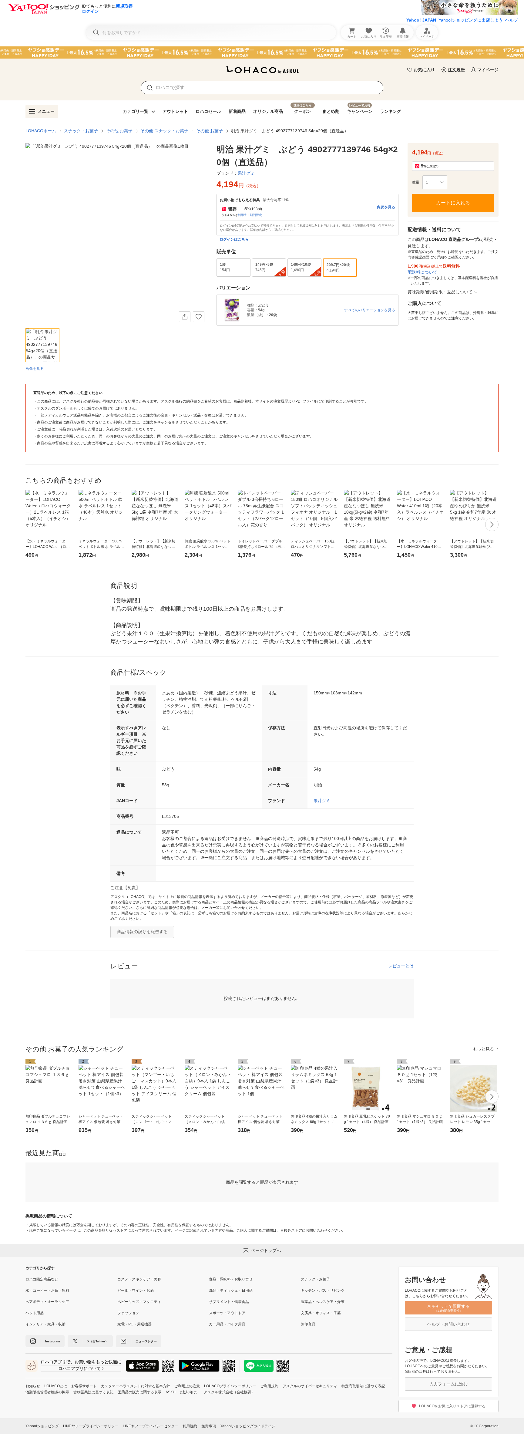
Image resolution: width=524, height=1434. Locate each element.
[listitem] (71, 1279)
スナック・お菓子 (81, 130)
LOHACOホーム (40, 130)
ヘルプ (511, 20)
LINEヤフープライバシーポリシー (91, 1426)
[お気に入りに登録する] (198, 316)
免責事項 (208, 1426)
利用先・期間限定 (250, 215)
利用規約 (190, 1426)
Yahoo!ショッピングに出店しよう (470, 20)
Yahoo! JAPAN (421, 20)
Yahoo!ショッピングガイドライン (247, 1426)
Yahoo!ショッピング (42, 1426)
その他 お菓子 (119, 130)
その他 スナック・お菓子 (164, 130)
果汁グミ (322, 800)
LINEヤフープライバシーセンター (150, 1426)
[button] (434, 182)
